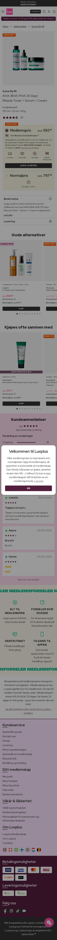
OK (28, 488)
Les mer (38, 481)
